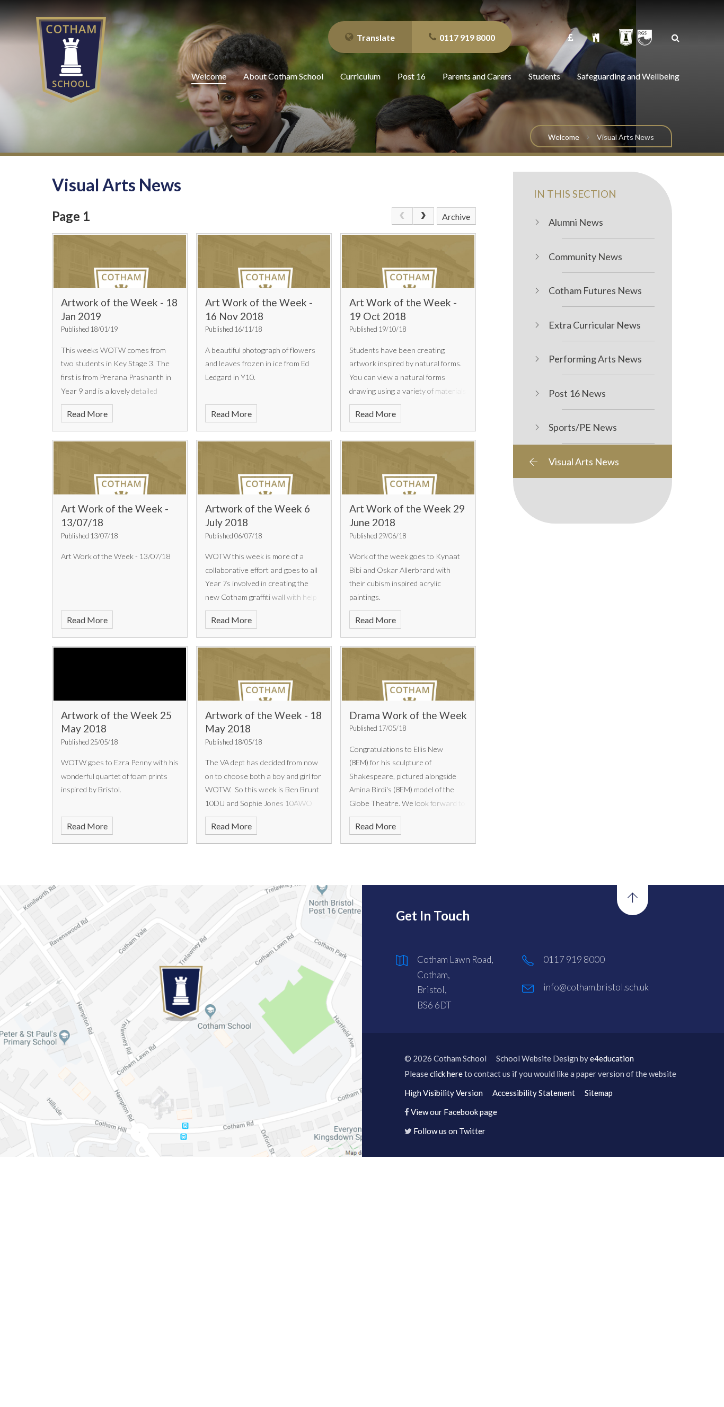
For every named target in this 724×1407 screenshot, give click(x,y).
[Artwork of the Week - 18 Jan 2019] (120, 261)
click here (446, 1073)
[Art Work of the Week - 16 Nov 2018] (264, 261)
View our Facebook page (454, 1112)
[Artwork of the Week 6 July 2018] (264, 467)
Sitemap (599, 1093)
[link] (402, 216)
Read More (87, 414)
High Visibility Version (443, 1093)
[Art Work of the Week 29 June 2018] (408, 467)
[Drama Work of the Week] (408, 674)
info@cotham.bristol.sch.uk (596, 987)
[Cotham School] (71, 60)
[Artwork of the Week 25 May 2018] (120, 674)
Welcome (563, 136)
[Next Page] (423, 216)
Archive (456, 216)
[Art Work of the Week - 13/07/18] (120, 467)
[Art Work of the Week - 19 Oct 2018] (408, 261)
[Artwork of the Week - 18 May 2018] (264, 674)
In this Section (575, 194)
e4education (612, 1058)
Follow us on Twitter (449, 1131)
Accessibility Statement (533, 1093)
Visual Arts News (625, 136)
